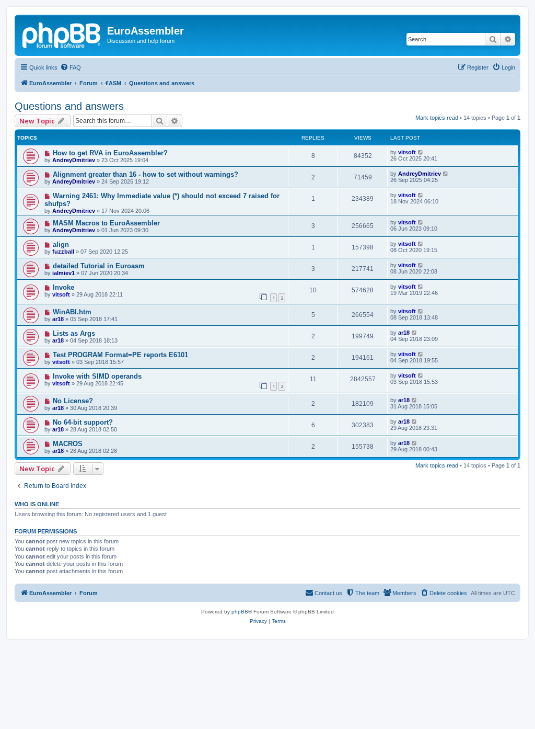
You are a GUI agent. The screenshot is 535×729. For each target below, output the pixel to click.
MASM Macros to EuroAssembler (106, 223)
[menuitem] (70, 67)
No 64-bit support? (83, 422)
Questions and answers (69, 106)
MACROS (68, 444)
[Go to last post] (420, 152)
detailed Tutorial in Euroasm (99, 266)
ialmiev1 (63, 273)
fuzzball (63, 251)
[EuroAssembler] (62, 34)
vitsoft (407, 152)
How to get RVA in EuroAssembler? (110, 153)
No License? (73, 401)
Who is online (37, 504)
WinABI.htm (72, 312)
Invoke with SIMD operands (97, 376)
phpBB (239, 611)
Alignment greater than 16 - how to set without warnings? (145, 174)
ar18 (58, 319)
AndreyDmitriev (73, 160)
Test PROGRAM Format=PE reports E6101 (120, 355)
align (61, 244)
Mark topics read (436, 118)
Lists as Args (74, 333)
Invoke (63, 287)
